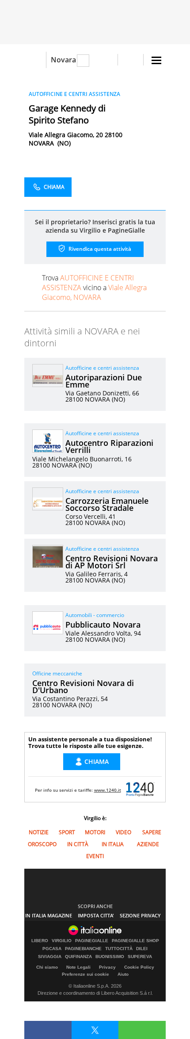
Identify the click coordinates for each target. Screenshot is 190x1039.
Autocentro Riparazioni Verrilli (109, 446)
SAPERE (151, 832)
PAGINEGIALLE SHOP (135, 941)
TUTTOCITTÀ (119, 949)
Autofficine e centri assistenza (102, 368)
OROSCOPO (42, 844)
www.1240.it (107, 790)
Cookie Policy (139, 967)
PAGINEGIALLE (91, 941)
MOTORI (95, 832)
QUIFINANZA (78, 957)
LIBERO (39, 941)
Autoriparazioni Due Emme (103, 381)
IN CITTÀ (77, 844)
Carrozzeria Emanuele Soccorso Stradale (106, 504)
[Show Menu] (156, 60)
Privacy (107, 967)
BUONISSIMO (109, 957)
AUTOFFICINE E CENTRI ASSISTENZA (74, 94)
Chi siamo (47, 967)
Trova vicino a (94, 287)
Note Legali (78, 967)
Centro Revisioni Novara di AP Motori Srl (111, 562)
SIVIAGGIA (49, 957)
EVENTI (95, 856)
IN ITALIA (113, 844)
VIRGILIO (62, 941)
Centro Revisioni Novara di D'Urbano (83, 686)
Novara (63, 60)
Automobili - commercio (94, 615)
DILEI (142, 949)
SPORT (67, 832)
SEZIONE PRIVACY (140, 915)
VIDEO (123, 832)
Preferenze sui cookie (85, 974)
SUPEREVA (140, 957)
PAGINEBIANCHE (83, 949)
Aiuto (123, 974)
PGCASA (51, 949)
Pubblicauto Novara (103, 624)
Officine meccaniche (57, 673)
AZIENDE (148, 844)
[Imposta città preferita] (35, 60)
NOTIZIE (39, 832)
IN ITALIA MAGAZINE (48, 915)
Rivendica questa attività (99, 249)
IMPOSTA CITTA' (96, 915)
